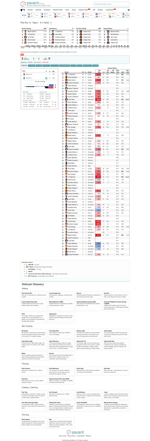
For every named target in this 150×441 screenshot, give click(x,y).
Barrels (79, 293)
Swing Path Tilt (81, 341)
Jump (105, 392)
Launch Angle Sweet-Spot (29, 302)
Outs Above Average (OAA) (30, 402)
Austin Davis (114, 40)
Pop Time (24, 392)
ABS (94, 10)
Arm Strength (53, 392)
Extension (25, 379)
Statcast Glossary (33, 284)
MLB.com (88, 436)
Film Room (95, 65)
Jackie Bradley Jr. (73, 105)
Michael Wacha (115, 31)
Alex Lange (114, 37)
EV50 (23, 314)
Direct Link (24, 62)
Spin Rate (107, 368)
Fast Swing (31, 269)
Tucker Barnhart (72, 85)
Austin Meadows (72, 102)
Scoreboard (47, 10)
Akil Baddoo (71, 163)
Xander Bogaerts (72, 77)
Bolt (50, 419)
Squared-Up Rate (109, 341)
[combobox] (112, 4)
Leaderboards (111, 10)
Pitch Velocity (26, 368)
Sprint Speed (26, 419)
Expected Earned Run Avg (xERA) (59, 379)
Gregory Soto (87, 31)
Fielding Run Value (54, 402)
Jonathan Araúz (72, 108)
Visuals (74, 10)
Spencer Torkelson (73, 88)
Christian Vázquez (33, 42)
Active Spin (80, 368)
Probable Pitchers (58, 10)
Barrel (31, 267)
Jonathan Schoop (60, 37)
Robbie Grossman (73, 116)
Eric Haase (71, 119)
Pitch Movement (54, 368)
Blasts (23, 353)
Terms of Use (62, 436)
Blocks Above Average (111, 402)
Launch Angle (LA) (54, 293)
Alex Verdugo (71, 127)
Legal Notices (81, 436)
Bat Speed (25, 331)
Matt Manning (114, 34)
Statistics (100, 10)
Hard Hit (30, 264)
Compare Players (83, 10)
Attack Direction (54, 341)
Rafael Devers (72, 80)
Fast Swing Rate (54, 331)
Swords (51, 353)
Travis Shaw (71, 110)
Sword (30, 271)
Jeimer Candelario (73, 97)
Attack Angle (108, 331)
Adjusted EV (53, 314)
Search (67, 10)
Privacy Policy (72, 436)
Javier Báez (31, 37)
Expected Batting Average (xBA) (86, 302)
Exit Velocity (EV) (27, 293)
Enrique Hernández (60, 42)
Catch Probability (82, 402)
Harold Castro (31, 40)
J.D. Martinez (31, 34)
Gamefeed (38, 10)
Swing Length (81, 331)
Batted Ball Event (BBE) (56, 302)
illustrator (30, 10)
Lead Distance (81, 392)
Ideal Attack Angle (27, 341)
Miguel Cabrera (32, 31)
